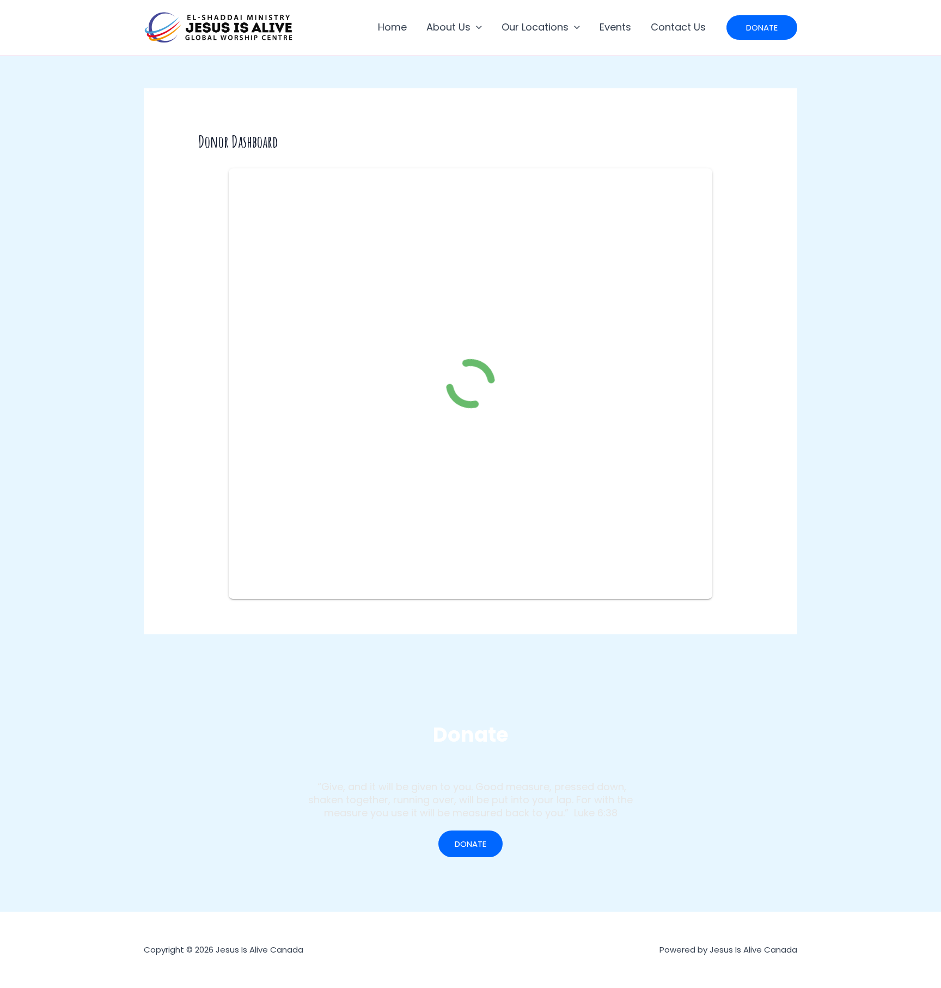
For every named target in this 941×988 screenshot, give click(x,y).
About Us (448, 27)
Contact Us (678, 27)
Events (615, 27)
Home (392, 27)
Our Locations (535, 27)
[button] (476, 27)
